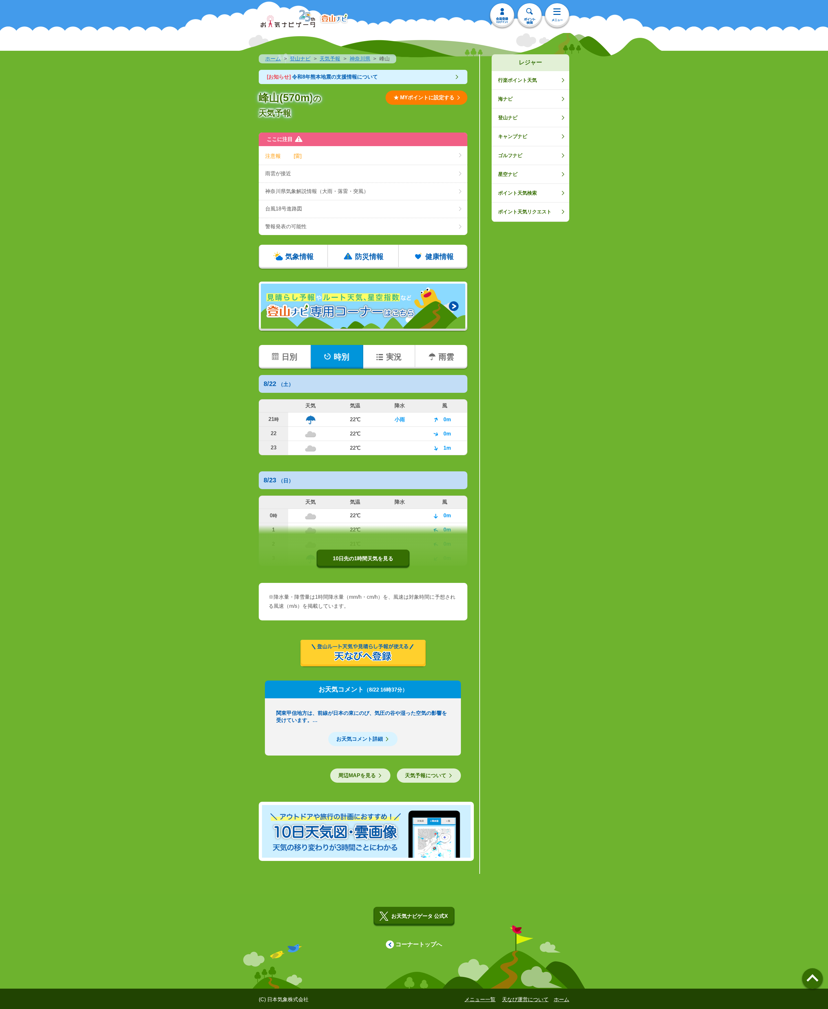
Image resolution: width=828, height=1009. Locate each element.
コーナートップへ (419, 944)
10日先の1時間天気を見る (363, 558)
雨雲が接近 (278, 173)
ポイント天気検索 (517, 193)
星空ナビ (508, 174)
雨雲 (446, 356)
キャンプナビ (512, 136)
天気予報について (425, 775)
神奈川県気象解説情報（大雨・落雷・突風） (317, 191)
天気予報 (330, 58)
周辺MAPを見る (357, 775)
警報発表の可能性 (286, 226)
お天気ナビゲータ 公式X (419, 916)
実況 (394, 356)
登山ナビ (300, 58)
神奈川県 (360, 58)
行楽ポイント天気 (517, 80)
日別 (289, 356)
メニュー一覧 (480, 999)
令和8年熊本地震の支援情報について (322, 77)
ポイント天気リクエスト (524, 211)
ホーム (273, 58)
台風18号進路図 (283, 208)
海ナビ (505, 99)
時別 (341, 356)
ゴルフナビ (510, 155)
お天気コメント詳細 (359, 739)
